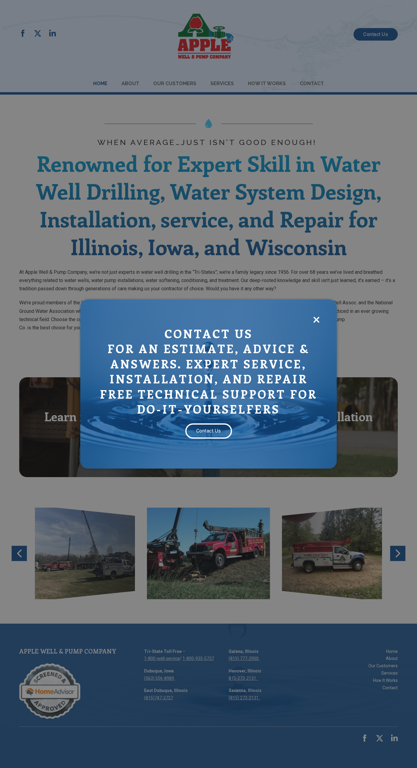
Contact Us (208, 431)
